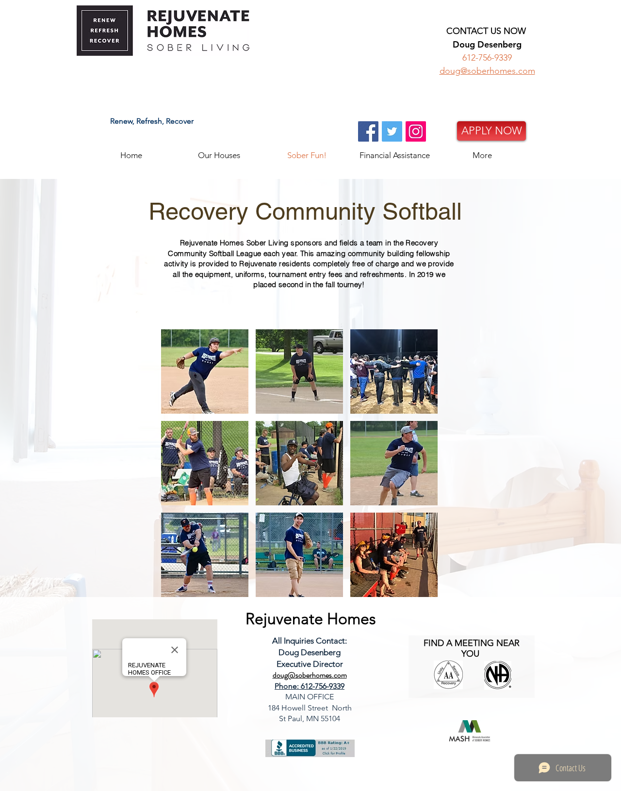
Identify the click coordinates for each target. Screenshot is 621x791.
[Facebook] (368, 131)
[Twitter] (392, 131)
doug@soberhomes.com (487, 70)
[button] (219, 154)
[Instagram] (416, 131)
